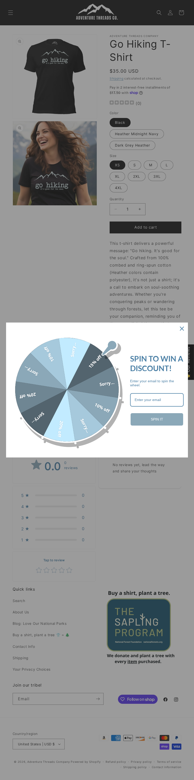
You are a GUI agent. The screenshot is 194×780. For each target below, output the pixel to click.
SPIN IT (157, 419)
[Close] (182, 329)
